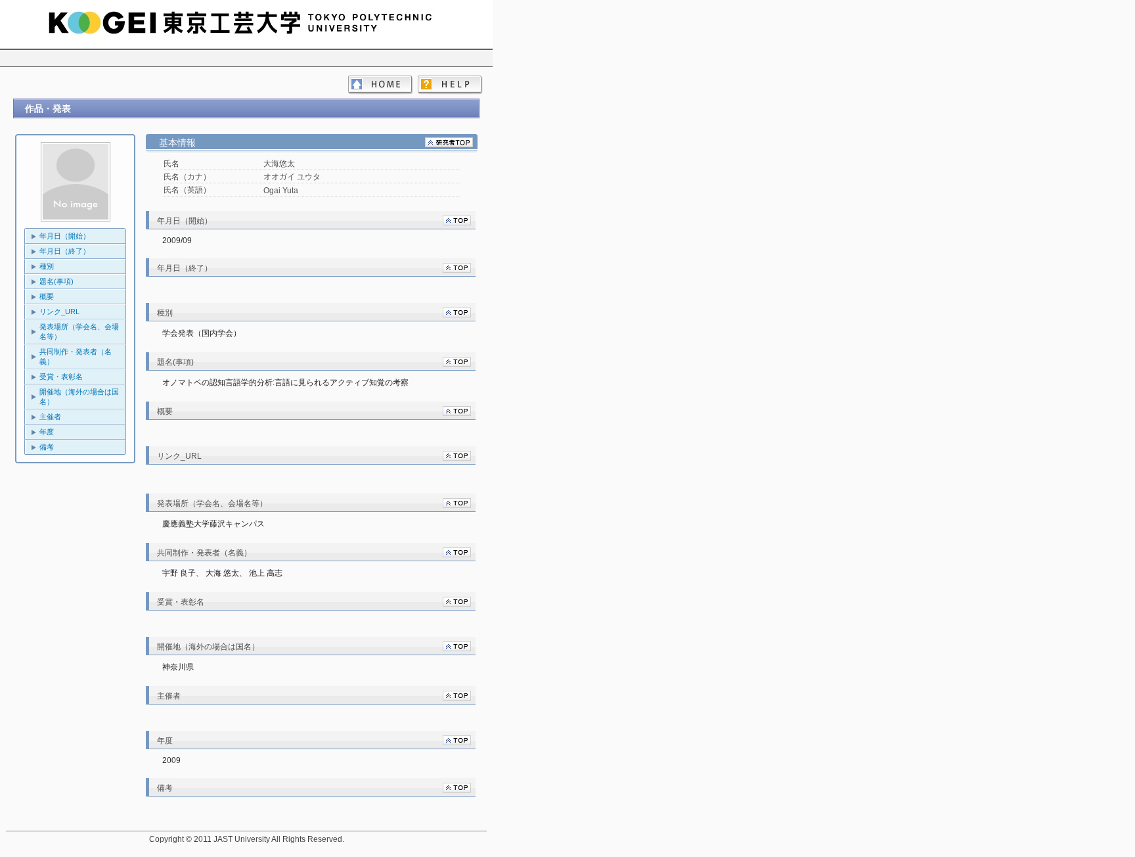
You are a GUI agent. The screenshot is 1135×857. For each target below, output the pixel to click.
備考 (46, 447)
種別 (46, 266)
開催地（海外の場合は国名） (79, 396)
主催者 (50, 417)
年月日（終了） (64, 251)
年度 (46, 432)
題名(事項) (56, 281)
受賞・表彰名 (61, 377)
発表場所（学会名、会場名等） (79, 331)
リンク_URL (59, 311)
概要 (46, 296)
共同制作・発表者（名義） (75, 356)
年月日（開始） (64, 236)
